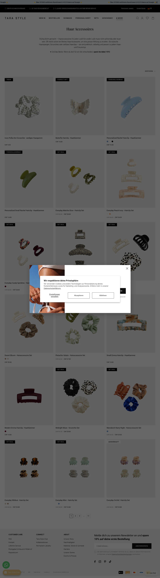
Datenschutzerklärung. (52, 288)
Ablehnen (103, 295)
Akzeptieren (78, 295)
